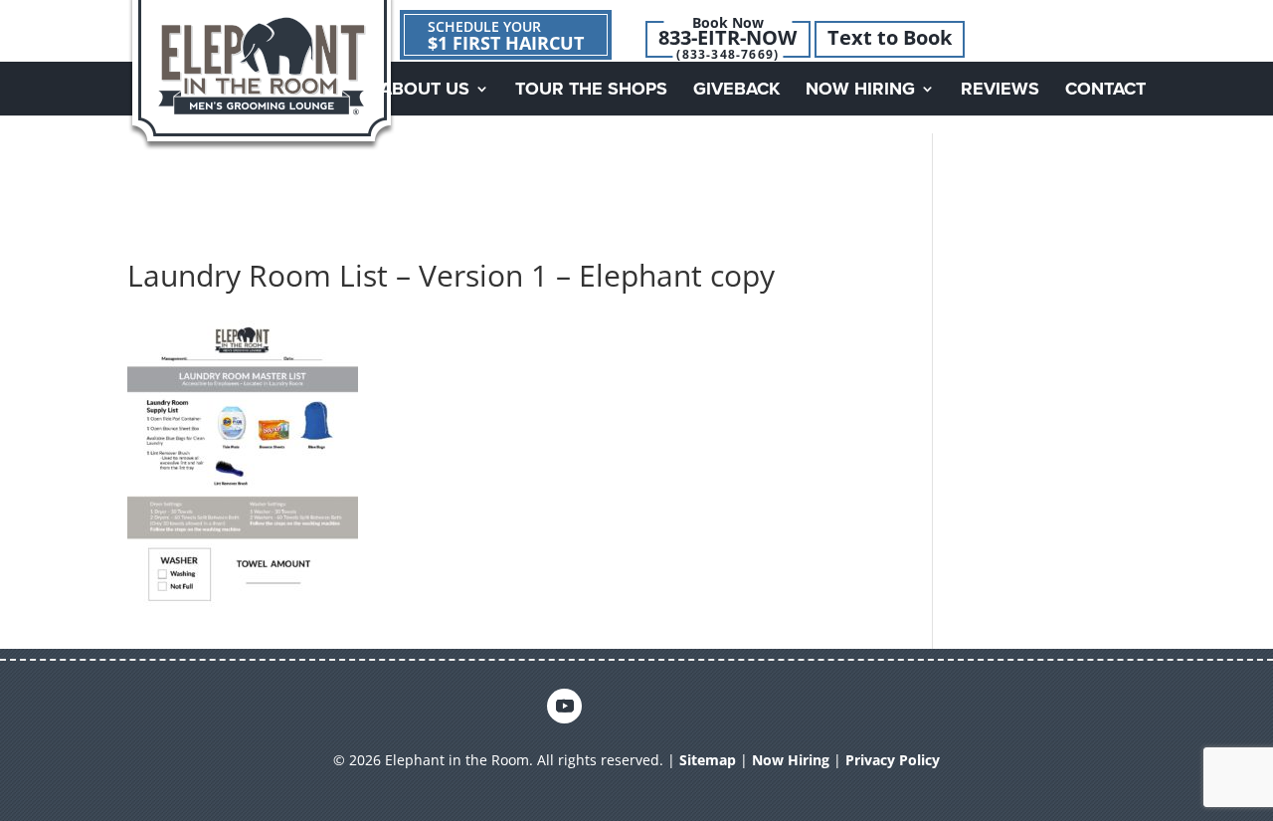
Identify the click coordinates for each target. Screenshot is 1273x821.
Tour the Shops (591, 91)
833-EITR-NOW (727, 38)
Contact (1105, 91)
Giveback (736, 91)
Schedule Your (506, 36)
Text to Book (889, 38)
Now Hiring (860, 91)
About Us (424, 91)
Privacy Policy (892, 759)
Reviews (1000, 91)
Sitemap (707, 759)
